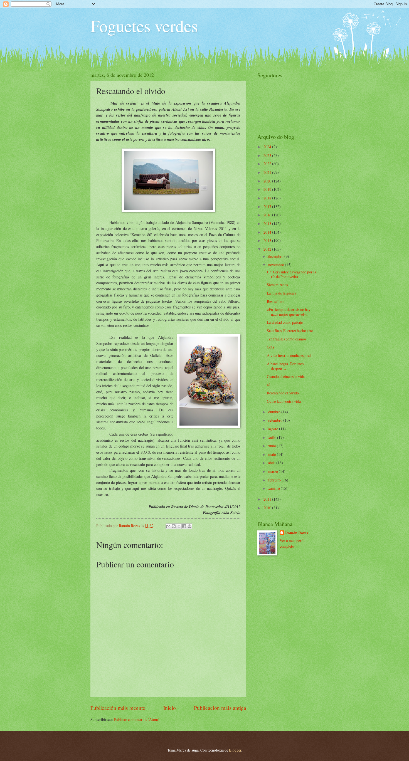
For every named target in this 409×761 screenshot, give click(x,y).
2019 (267, 189)
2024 (267, 146)
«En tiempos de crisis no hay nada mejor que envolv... (289, 312)
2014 (267, 232)
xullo (272, 437)
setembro (275, 420)
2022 (267, 163)
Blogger (235, 750)
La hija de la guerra (281, 293)
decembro (276, 256)
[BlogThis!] (173, 526)
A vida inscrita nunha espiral (289, 355)
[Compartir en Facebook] (184, 526)
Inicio (169, 707)
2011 (267, 499)
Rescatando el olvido (283, 393)
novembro (276, 264)
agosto (273, 428)
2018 (267, 198)
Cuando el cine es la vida (286, 376)
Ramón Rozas (296, 533)
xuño (272, 445)
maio (272, 454)
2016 (267, 215)
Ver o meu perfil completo (292, 543)
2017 (267, 206)
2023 (267, 155)
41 (269, 384)
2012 (267, 249)
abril (272, 462)
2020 (267, 181)
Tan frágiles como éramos (286, 339)
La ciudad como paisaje (285, 322)
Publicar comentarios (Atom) (136, 719)
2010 (267, 507)
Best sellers (275, 301)
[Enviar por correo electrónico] (168, 526)
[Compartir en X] (179, 526)
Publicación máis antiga (220, 707)
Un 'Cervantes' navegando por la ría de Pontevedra (291, 274)
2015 (267, 223)
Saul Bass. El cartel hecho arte (290, 330)
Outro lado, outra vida (284, 401)
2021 (267, 172)
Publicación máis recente (117, 707)
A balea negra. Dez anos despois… (285, 366)
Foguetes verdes (144, 25)
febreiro (275, 480)
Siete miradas (277, 284)
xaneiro (274, 488)
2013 (267, 240)
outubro (274, 411)
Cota (270, 347)
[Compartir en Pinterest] (189, 526)
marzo (273, 471)
